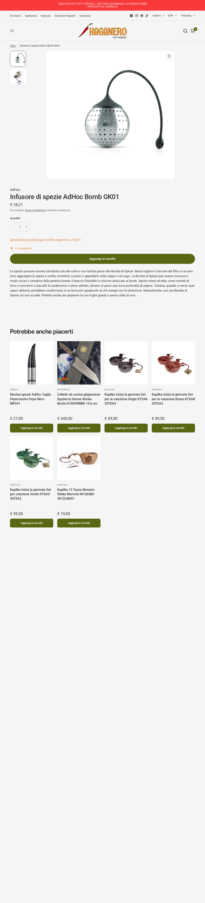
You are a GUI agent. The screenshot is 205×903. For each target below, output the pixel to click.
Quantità (15, 218)
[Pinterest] (142, 15)
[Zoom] (169, 56)
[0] (192, 31)
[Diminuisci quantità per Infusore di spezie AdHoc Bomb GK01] (13, 227)
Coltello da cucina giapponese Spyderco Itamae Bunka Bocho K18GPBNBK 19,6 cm (78, 399)
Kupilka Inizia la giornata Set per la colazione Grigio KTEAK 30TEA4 (126, 399)
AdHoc (15, 190)
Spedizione (31, 15)
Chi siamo (15, 15)
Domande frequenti (65, 15)
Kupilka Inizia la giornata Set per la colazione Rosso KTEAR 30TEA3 (173, 399)
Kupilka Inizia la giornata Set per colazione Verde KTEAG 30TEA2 (30, 494)
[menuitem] (16, 16)
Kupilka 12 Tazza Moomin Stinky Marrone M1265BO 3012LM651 (75, 494)
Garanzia (46, 15)
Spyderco (63, 389)
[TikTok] (147, 15)
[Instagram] (136, 15)
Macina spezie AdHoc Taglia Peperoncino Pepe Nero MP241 (30, 399)
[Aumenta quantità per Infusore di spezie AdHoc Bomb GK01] (26, 227)
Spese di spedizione (35, 210)
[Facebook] (131, 15)
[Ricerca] (185, 31)
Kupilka (110, 389)
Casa (13, 45)
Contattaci (85, 15)
